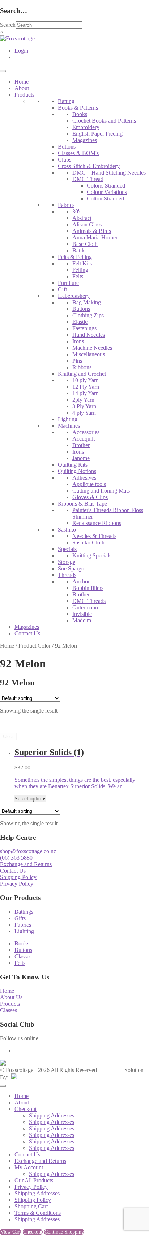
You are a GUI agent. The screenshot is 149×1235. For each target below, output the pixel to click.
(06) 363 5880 (16, 858)
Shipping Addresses (51, 1115)
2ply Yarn (83, 400)
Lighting (67, 419)
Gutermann (85, 607)
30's (76, 211)
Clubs (64, 159)
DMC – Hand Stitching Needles (109, 172)
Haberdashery (74, 296)
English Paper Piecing (97, 134)
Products (24, 95)
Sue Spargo (71, 568)
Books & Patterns (78, 108)
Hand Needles (88, 335)
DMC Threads (89, 601)
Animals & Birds (91, 231)
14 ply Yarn (85, 393)
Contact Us (27, 633)
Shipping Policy (18, 877)
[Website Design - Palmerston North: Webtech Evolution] (13, 1077)
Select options (30, 798)
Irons (78, 341)
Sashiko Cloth (88, 542)
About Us (11, 997)
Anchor (81, 581)
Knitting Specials (91, 555)
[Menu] (3, 71)
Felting (80, 270)
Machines (69, 426)
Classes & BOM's (78, 153)
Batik (78, 250)
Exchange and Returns (26, 864)
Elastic (80, 322)
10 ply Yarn (85, 380)
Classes (22, 956)
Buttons (67, 147)
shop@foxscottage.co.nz (28, 851)
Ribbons (81, 367)
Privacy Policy (16, 884)
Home (21, 82)
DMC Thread (87, 179)
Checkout (25, 1109)
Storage (66, 562)
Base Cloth (85, 244)
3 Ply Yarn (84, 406)
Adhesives (84, 478)
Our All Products (33, 1180)
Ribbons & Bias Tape (82, 503)
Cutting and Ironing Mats (101, 491)
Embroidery (85, 127)
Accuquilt (83, 439)
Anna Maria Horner (95, 237)
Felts (77, 276)
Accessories (85, 432)
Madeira (81, 620)
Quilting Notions (77, 471)
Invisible (82, 614)
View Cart (10, 1232)
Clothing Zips (88, 315)
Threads (67, 575)
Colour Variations (107, 192)
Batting (66, 101)
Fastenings (84, 328)
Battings (23, 912)
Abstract (81, 218)
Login (21, 51)
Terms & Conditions (37, 1213)
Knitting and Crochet (82, 374)
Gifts (20, 918)
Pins (77, 361)
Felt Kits (82, 263)
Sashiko (67, 529)
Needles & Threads (94, 536)
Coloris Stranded (106, 185)
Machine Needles (92, 348)
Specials (67, 549)
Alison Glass (87, 224)
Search (8, 25)
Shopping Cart (31, 1206)
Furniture (68, 283)
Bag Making (86, 302)
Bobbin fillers (87, 588)
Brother (81, 445)
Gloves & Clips (90, 497)
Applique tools (89, 484)
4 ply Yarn (84, 413)
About (21, 88)
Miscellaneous (88, 354)
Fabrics (66, 205)
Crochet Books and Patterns (104, 121)
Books (79, 114)
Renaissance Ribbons (96, 523)
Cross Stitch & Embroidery (89, 166)
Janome (81, 458)
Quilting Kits (73, 465)
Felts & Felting (75, 257)
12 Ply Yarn (85, 387)
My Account (28, 1167)
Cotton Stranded (105, 198)
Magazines (84, 140)
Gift (62, 289)
